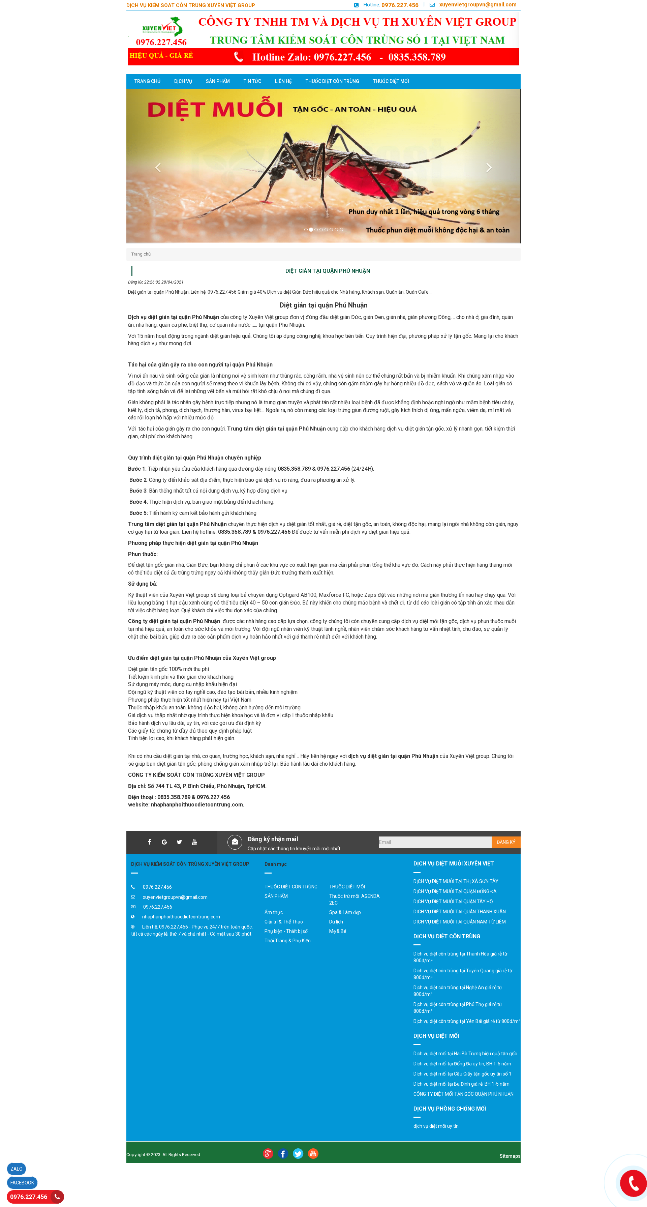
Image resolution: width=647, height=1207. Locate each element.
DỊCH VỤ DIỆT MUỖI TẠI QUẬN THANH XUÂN (459, 911)
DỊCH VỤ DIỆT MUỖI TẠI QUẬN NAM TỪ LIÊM (459, 921)
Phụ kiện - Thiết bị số (286, 931)
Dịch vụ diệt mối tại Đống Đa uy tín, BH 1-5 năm (462, 1063)
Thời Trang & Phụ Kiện (288, 940)
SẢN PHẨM (276, 896)
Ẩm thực (274, 912)
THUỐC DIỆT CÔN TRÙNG (291, 886)
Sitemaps (510, 1156)
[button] (156, 166)
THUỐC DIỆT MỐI (347, 886)
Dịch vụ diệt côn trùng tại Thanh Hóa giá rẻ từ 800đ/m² (460, 957)
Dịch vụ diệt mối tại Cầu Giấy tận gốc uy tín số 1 (462, 1074)
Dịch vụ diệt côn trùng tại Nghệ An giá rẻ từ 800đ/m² (457, 991)
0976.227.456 (400, 5)
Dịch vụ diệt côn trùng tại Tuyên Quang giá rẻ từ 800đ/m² (463, 974)
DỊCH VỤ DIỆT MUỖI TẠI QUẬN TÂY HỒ (453, 901)
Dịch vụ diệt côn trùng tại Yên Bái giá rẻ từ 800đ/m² (467, 1021)
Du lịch (336, 921)
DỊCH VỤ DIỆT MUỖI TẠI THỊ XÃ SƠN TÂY (455, 881)
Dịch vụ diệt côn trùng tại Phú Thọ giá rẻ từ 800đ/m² (457, 1008)
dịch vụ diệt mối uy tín (436, 1126)
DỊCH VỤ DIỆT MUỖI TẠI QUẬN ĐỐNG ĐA (455, 891)
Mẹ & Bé (337, 931)
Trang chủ (141, 254)
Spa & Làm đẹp (345, 912)
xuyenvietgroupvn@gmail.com (478, 4)
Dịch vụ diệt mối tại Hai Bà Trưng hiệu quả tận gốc (465, 1053)
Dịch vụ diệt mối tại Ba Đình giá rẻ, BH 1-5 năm (461, 1084)
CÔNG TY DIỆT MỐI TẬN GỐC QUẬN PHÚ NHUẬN (463, 1094)
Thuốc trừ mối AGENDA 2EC (354, 899)
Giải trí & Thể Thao (284, 921)
